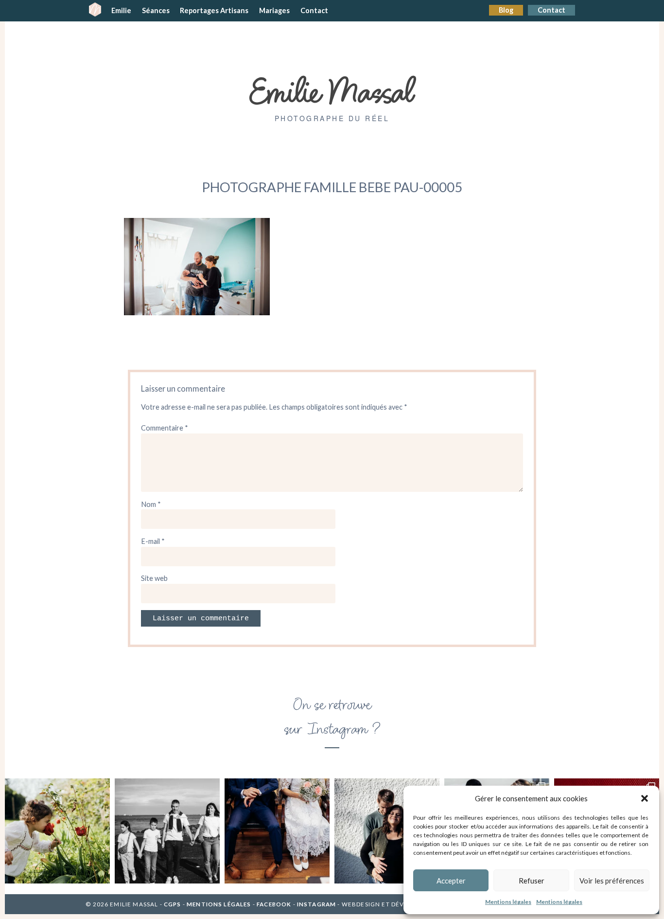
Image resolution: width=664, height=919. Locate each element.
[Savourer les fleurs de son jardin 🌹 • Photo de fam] (57, 830)
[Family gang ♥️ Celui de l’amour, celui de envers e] (167, 830)
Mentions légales (508, 901)
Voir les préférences (611, 880)
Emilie (121, 10)
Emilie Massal (332, 90)
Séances (156, 10)
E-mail (153, 541)
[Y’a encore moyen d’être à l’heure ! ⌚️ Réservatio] (277, 830)
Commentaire (164, 428)
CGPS (173, 904)
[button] (644, 798)
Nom (151, 504)
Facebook (274, 904)
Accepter (451, 880)
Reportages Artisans (214, 10)
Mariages (274, 10)
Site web (154, 578)
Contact (551, 10)
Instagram (316, 904)
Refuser (531, 880)
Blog (506, 10)
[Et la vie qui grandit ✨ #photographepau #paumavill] (386, 830)
